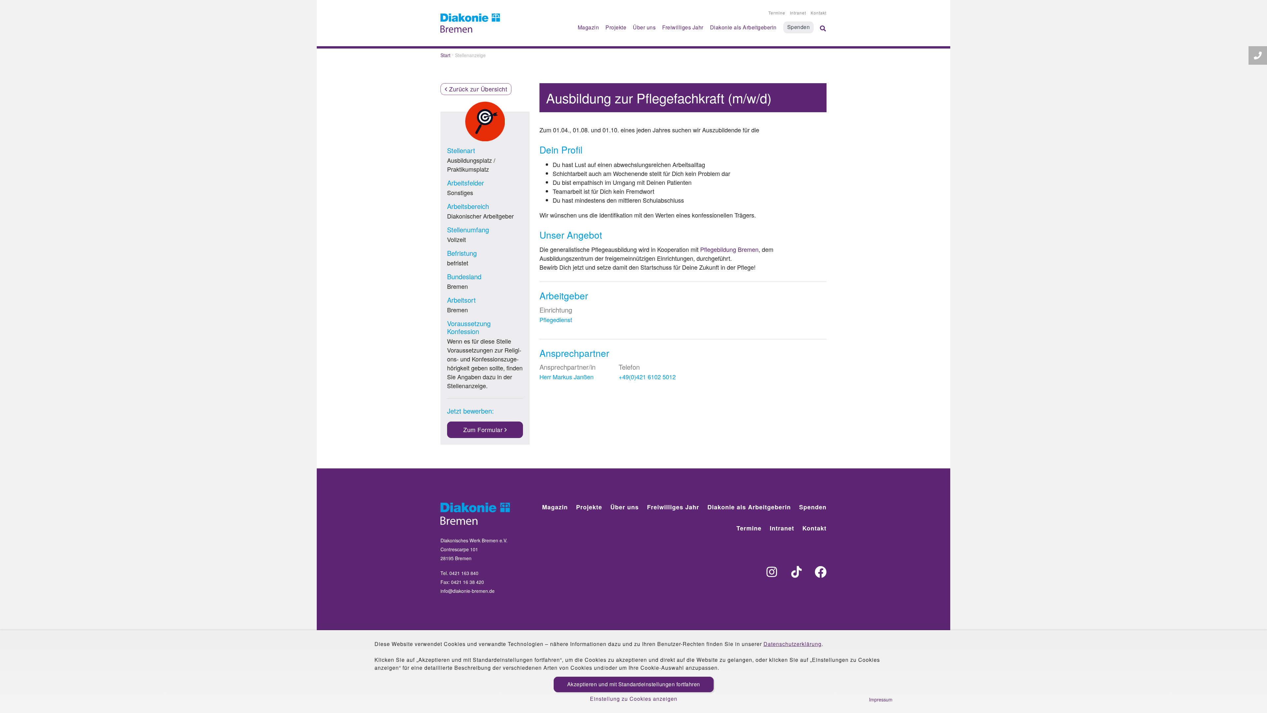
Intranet (798, 13)
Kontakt (819, 13)
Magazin (588, 27)
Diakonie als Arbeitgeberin (743, 27)
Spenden (798, 27)
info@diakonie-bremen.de (467, 591)
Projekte (615, 27)
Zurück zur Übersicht (477, 89)
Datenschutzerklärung (792, 644)
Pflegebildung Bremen (729, 249)
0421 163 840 (463, 573)
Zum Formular (483, 429)
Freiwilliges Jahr (682, 27)
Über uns (644, 27)
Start (445, 55)
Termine (776, 13)
